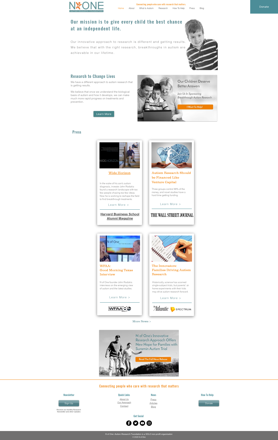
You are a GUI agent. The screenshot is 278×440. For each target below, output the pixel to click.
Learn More (169, 204)
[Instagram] (149, 423)
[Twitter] (135, 423)
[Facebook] (128, 423)
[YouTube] (142, 423)
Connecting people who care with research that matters (139, 385)
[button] (132, 8)
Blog (153, 406)
